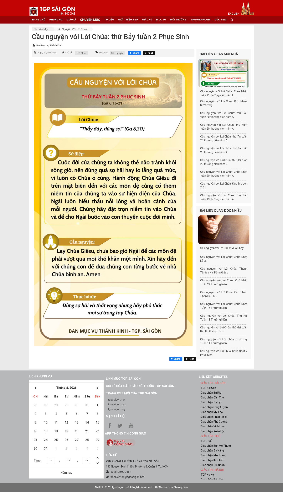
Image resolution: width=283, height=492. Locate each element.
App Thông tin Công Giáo (125, 433)
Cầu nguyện (117, 53)
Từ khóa (103, 52)
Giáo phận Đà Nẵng (212, 450)
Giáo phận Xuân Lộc (213, 431)
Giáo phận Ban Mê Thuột (216, 445)
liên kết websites (213, 377)
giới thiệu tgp (128, 19)
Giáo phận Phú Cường (214, 421)
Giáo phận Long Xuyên (214, 407)
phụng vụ (56, 19)
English (233, 13)
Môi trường (178, 19)
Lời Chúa (81, 53)
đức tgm (220, 19)
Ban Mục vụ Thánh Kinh (49, 45)
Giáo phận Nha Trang (213, 455)
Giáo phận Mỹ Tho (212, 412)
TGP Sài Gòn (208, 387)
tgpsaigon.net (116, 399)
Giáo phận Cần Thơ (212, 397)
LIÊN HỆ (111, 455)
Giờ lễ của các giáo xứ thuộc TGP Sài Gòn (140, 386)
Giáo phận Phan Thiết (214, 416)
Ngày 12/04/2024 (47, 52)
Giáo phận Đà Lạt (211, 402)
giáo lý (71, 19)
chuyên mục (90, 20)
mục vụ (161, 19)
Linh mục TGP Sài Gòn (123, 379)
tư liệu (109, 19)
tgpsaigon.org (116, 409)
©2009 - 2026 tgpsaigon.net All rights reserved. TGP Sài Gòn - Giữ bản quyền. (141, 487)
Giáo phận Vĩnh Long (213, 426)
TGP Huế (206, 440)
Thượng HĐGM (200, 19)
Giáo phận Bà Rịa (211, 392)
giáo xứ (147, 19)
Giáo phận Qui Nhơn (213, 465)
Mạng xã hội (115, 416)
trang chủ (37, 19)
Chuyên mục (41, 29)
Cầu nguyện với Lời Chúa (72, 29)
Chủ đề (68, 52)
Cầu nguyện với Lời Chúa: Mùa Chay (222, 248)
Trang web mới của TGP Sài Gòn (131, 393)
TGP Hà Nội (207, 474)
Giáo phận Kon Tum (212, 460)
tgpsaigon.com (117, 404)
